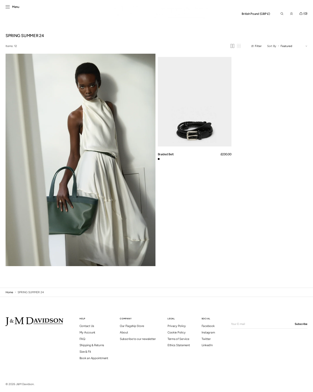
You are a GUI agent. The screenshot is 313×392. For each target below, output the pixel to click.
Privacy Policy (177, 326)
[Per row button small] (239, 46)
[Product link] (194, 101)
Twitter (206, 339)
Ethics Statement (179, 345)
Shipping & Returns (91, 345)
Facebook (208, 326)
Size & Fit (85, 351)
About (124, 332)
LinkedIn (207, 345)
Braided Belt (166, 154)
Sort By (271, 46)
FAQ (82, 339)
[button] (256, 14)
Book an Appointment (93, 358)
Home (9, 292)
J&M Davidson (25, 384)
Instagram (208, 332)
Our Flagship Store (132, 326)
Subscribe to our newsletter (138, 339)
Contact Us (86, 326)
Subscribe (301, 324)
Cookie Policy (177, 332)
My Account (87, 332)
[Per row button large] (232, 46)
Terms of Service (178, 339)
